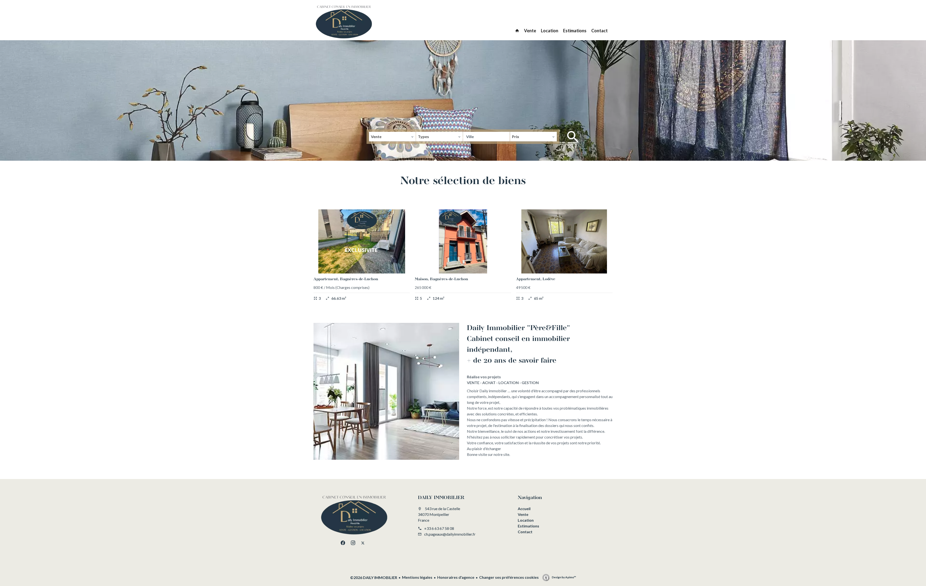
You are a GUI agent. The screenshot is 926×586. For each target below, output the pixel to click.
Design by (563, 577)
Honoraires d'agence (455, 577)
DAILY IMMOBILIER (441, 497)
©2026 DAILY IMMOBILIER (373, 577)
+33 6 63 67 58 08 (439, 528)
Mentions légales (417, 577)
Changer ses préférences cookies (509, 577)
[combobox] (392, 136)
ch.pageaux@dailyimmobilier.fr (450, 534)
